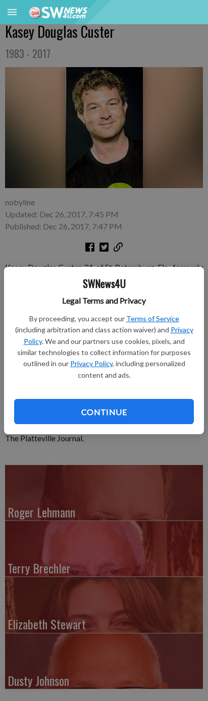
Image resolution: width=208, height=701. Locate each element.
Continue (104, 412)
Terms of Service (152, 318)
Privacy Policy (91, 363)
